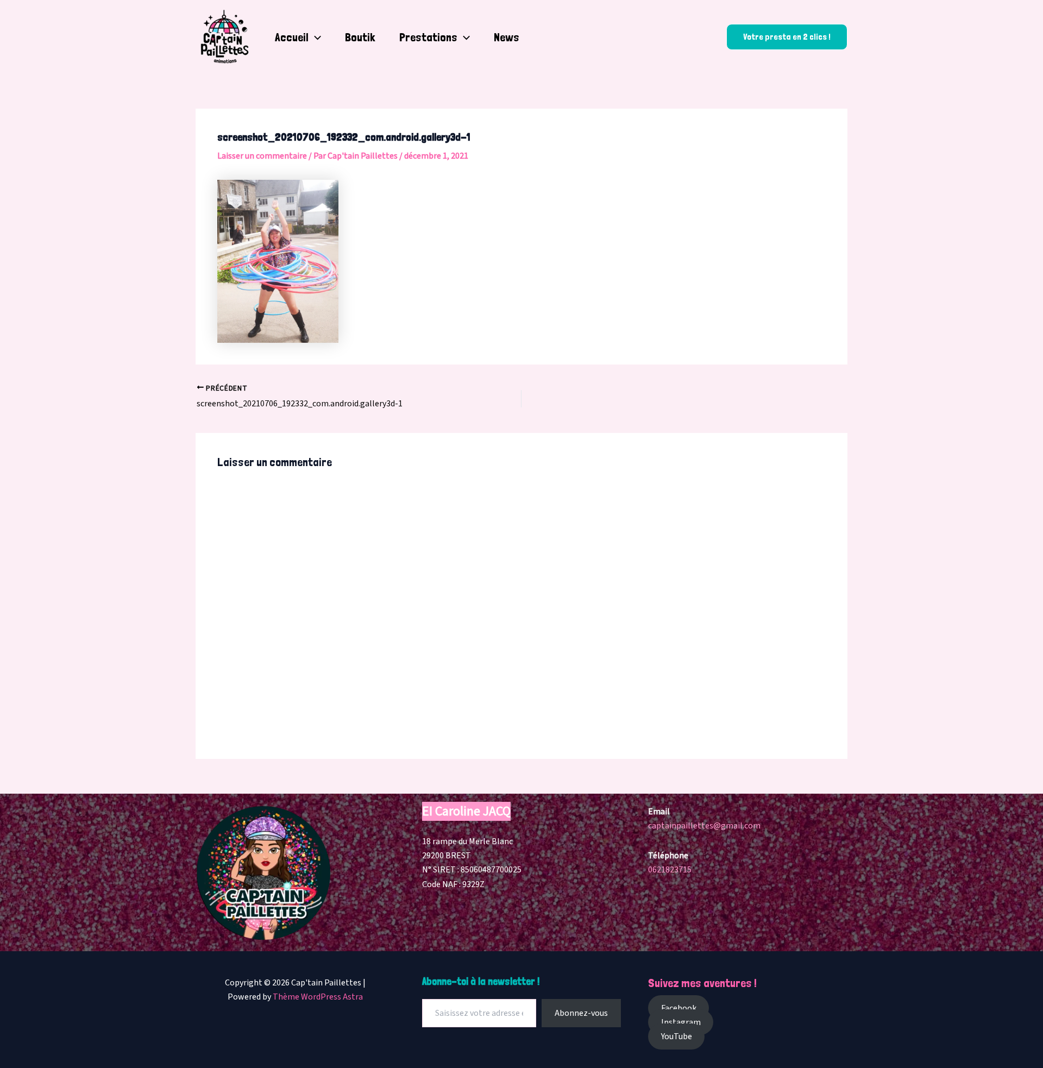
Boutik (360, 37)
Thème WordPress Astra (318, 997)
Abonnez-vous (581, 1013)
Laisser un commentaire (262, 156)
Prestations (428, 37)
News (506, 37)
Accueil (292, 37)
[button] (315, 37)
